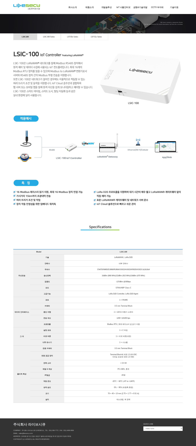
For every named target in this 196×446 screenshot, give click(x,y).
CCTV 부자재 (157, 7)
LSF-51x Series (96, 37)
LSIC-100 (25, 37)
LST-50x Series (72, 37)
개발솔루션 (106, 7)
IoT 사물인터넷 (123, 7)
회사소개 (72, 7)
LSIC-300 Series (49, 37)
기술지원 (174, 7)
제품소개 (89, 7)
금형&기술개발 (140, 7)
